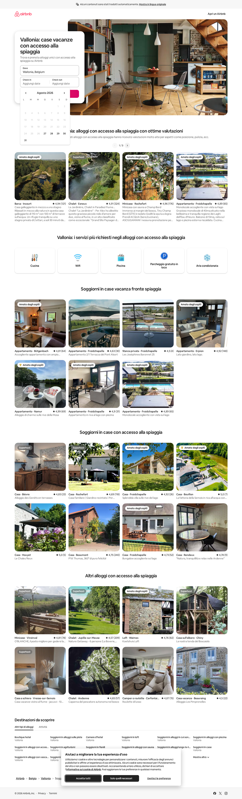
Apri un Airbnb (217, 14)
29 (58, 133)
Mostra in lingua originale (152, 4)
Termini (53, 793)
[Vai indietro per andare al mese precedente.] (26, 93)
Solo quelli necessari (121, 778)
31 (25, 140)
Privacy (42, 793)
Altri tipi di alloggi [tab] (24, 726)
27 (45, 133)
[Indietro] (115, 145)
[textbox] (35, 84)
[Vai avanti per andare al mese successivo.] (64, 93)
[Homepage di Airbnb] (23, 14)
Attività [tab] (43, 726)
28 (51, 133)
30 (64, 133)
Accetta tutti (83, 778)
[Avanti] (127, 145)
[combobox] (49, 72)
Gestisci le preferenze (159, 778)
